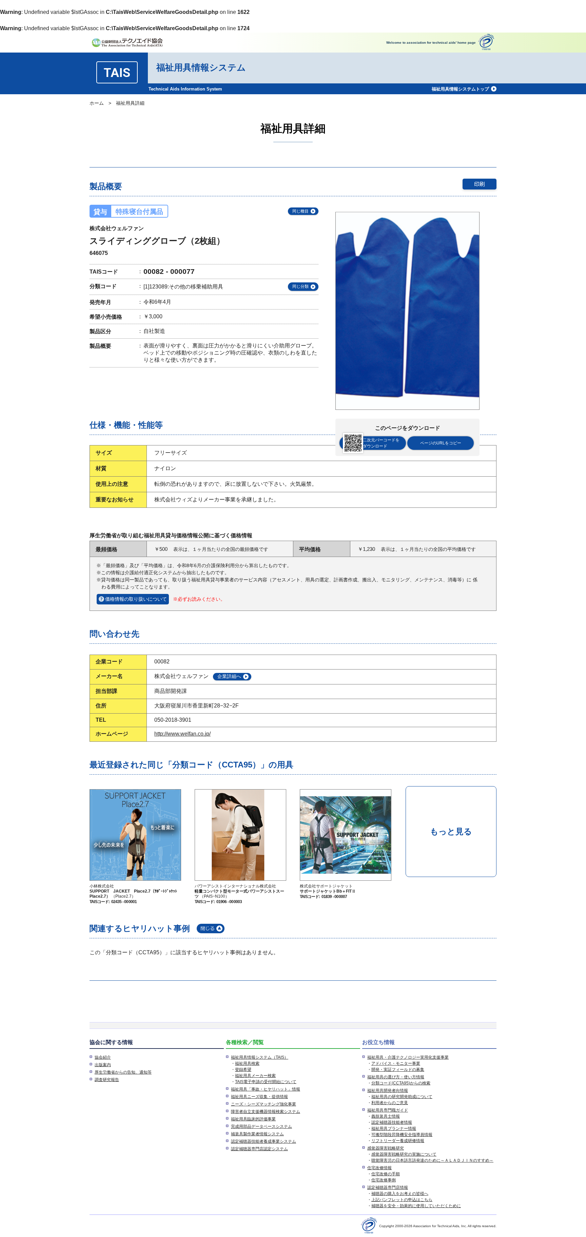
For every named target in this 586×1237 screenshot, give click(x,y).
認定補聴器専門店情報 (387, 1187)
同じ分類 (300, 286)
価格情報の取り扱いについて (136, 599)
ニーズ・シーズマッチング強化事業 (263, 1104)
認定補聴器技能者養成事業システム (263, 1141)
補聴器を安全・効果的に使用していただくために (416, 1205)
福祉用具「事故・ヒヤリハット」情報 (265, 1089)
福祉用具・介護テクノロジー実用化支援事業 (408, 1057)
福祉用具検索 (247, 1063)
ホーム (97, 103)
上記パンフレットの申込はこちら (401, 1199)
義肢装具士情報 (385, 1116)
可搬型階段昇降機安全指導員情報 (401, 1134)
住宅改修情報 (379, 1167)
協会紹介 (103, 1057)
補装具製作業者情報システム (257, 1134)
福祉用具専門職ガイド (387, 1110)
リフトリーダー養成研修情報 (397, 1140)
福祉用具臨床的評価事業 (253, 1119)
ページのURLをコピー (440, 443)
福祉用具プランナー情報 (393, 1128)
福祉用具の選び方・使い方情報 (395, 1077)
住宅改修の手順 (385, 1174)
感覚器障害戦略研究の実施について (403, 1154)
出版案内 (103, 1064)
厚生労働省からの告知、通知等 (123, 1072)
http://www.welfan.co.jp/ (182, 734)
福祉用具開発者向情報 (387, 1090)
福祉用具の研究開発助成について (401, 1096)
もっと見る (451, 831)
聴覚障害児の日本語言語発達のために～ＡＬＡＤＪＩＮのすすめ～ (432, 1160)
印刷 (479, 184)
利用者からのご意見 (389, 1102)
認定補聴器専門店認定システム (259, 1148)
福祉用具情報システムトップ (460, 89)
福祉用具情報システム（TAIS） (259, 1057)
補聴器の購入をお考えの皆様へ (399, 1193)
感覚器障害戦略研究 (385, 1148)
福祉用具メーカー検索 (255, 1075)
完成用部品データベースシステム (261, 1126)
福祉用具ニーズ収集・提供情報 (259, 1096)
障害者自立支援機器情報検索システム (265, 1111)
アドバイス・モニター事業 (395, 1063)
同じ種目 (300, 211)
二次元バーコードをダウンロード (381, 443)
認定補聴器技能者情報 (391, 1122)
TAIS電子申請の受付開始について (265, 1081)
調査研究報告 (107, 1079)
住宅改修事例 (383, 1180)
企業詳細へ (229, 676)
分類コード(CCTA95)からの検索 (400, 1083)
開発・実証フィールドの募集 (397, 1069)
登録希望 (243, 1069)
